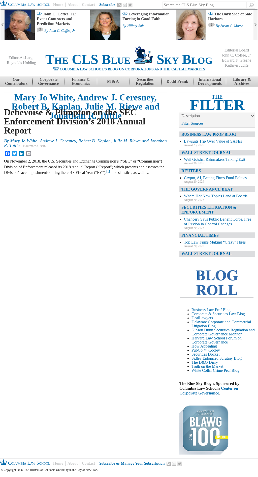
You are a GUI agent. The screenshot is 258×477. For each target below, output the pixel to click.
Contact (88, 5)
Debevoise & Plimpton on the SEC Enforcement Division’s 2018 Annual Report (74, 121)
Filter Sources (192, 123)
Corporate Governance (48, 81)
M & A (113, 81)
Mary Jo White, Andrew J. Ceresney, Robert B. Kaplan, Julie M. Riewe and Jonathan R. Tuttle (85, 106)
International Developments (210, 81)
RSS (119, 5)
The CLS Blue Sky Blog (129, 59)
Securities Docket (205, 354)
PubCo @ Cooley (205, 350)
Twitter (130, 5)
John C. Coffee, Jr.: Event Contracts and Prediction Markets (56, 19)
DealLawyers (202, 318)
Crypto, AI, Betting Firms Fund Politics (215, 178)
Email (125, 5)
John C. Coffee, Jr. (62, 31)
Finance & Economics (81, 81)
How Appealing (204, 346)
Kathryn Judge (236, 65)
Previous (3, 25)
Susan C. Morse (231, 26)
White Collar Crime (207, 370)
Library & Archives (242, 81)
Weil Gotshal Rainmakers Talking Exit (214, 159)
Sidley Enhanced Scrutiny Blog (216, 358)
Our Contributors (16, 81)
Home (58, 5)
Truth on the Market (207, 366)
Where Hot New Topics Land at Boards (215, 196)
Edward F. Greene (236, 60)
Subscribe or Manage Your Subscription (132, 463)
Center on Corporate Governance (208, 390)
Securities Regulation (145, 81)
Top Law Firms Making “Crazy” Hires (215, 242)
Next (255, 25)
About (73, 5)
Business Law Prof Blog (211, 310)
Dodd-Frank (177, 81)
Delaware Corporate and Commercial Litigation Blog (221, 324)
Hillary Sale (135, 26)
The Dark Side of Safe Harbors (230, 16)
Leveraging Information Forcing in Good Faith (146, 16)
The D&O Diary (204, 362)
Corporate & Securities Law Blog (218, 314)
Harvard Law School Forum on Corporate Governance (216, 340)
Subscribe (107, 5)
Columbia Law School (28, 4)
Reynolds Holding (21, 63)
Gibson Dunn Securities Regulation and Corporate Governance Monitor (223, 332)
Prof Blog (231, 370)
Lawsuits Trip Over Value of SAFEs (213, 141)
